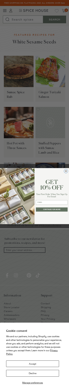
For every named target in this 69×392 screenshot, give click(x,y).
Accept (32, 363)
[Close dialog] (66, 171)
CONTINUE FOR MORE (51, 209)
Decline (32, 373)
